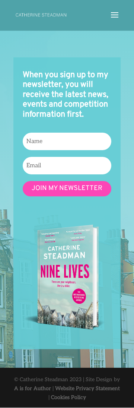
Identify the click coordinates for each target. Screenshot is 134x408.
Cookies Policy (68, 397)
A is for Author (32, 388)
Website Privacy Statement (87, 388)
